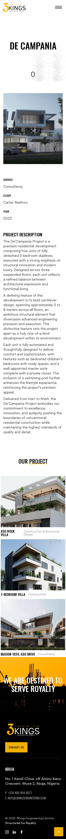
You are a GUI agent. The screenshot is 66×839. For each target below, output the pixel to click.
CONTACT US (16, 747)
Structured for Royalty (20, 823)
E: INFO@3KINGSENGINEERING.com (25, 798)
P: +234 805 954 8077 (18, 793)
